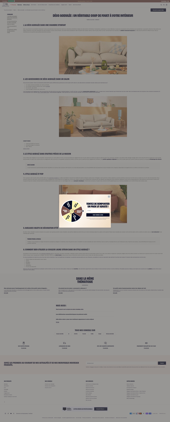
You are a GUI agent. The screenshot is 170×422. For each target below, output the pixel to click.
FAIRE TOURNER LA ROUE (98, 215)
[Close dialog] (109, 197)
